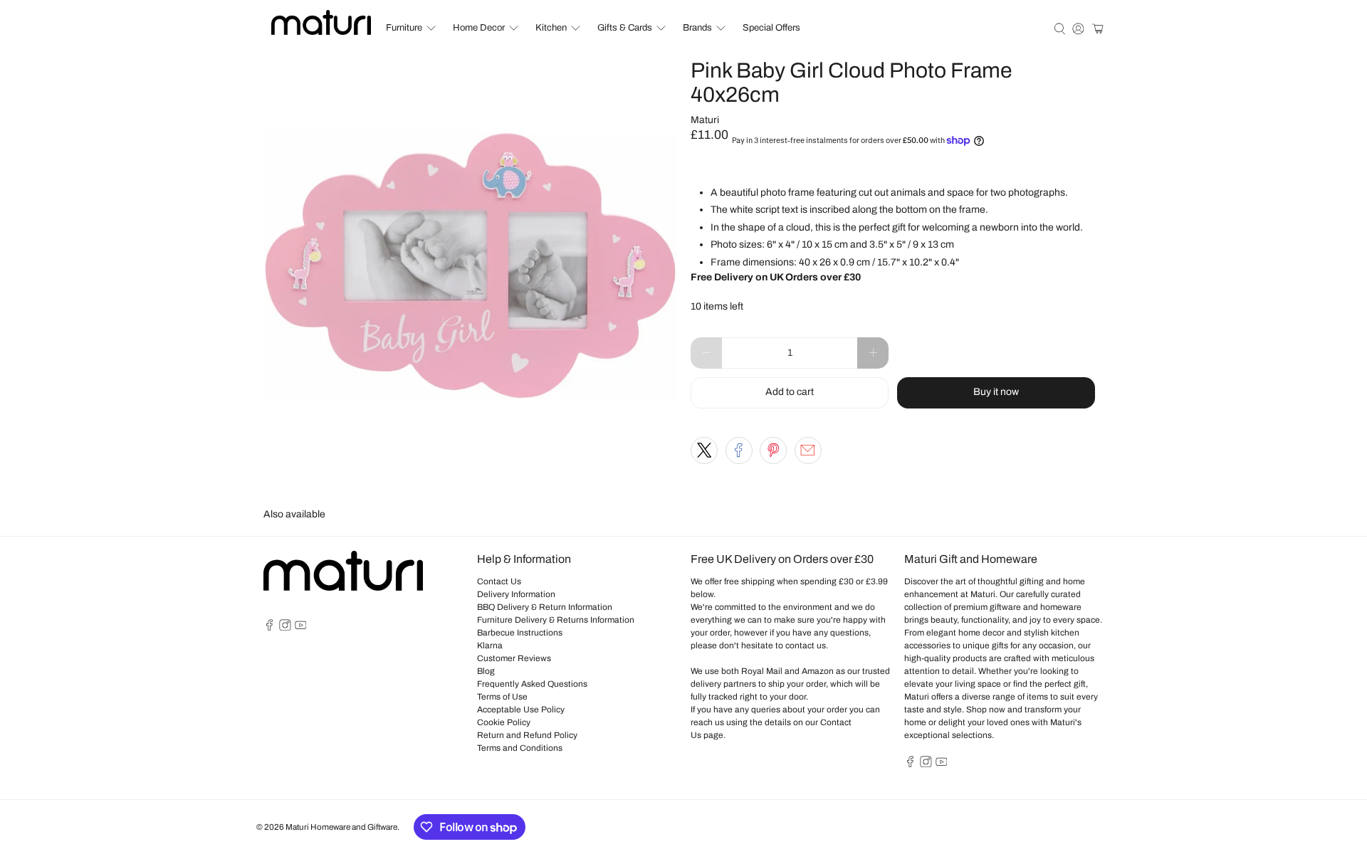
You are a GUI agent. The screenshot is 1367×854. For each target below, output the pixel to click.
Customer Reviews (514, 658)
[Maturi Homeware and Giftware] (321, 22)
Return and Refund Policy (527, 735)
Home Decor (479, 28)
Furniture (404, 28)
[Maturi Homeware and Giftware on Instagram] (285, 628)
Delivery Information (516, 594)
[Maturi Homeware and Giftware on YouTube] (301, 628)
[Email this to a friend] (808, 450)
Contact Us (499, 581)
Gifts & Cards (624, 28)
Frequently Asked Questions (532, 684)
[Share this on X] (704, 450)
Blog (486, 671)
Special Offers (771, 28)
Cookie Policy (503, 722)
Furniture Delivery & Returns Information (555, 620)
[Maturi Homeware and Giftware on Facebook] (269, 628)
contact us (805, 645)
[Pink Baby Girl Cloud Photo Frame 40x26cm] (469, 265)
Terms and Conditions (519, 748)
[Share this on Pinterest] (773, 450)
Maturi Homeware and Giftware (341, 827)
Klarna (490, 645)
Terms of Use (502, 697)
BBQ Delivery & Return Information (544, 607)
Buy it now (996, 391)
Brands (697, 28)
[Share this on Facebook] (739, 450)
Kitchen (551, 28)
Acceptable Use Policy (521, 710)
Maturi (705, 120)
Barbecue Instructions (519, 633)
